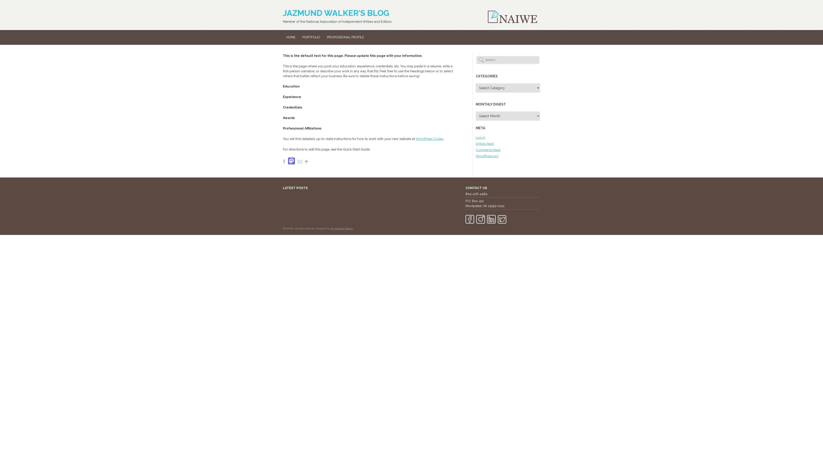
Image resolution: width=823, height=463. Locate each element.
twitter (502, 219)
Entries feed (485, 144)
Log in (480, 138)
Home (291, 37)
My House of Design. (342, 228)
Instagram (480, 219)
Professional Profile (345, 37)
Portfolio (311, 37)
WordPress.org (487, 156)
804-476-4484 (476, 194)
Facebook (470, 219)
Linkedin (491, 219)
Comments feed (488, 150)
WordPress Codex (429, 139)
